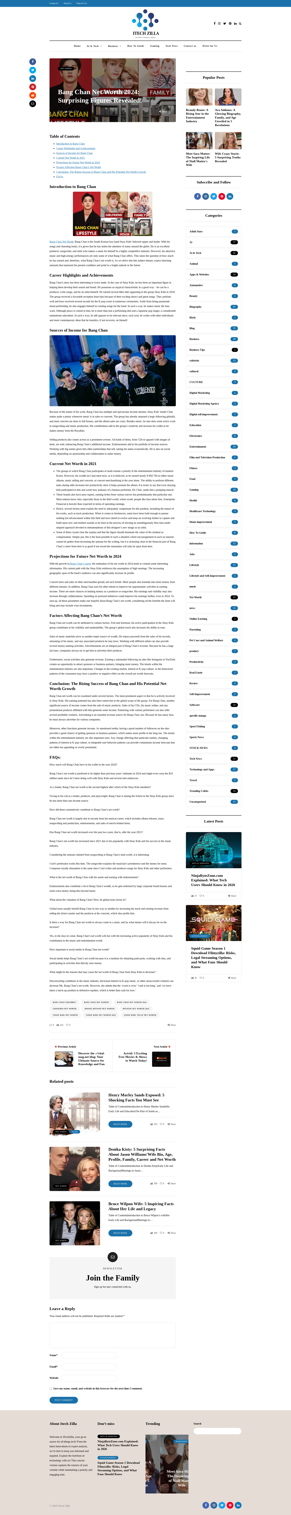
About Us (67, 3)
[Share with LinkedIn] (32, 78)
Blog (75, 1132)
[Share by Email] (32, 103)
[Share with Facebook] (32, 61)
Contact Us (54, 3)
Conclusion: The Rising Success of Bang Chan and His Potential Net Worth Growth (101, 171)
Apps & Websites (200, 863)
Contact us (190, 46)
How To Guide (135, 46)
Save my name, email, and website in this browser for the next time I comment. (97, 1388)
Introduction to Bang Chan (70, 143)
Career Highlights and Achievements (75, 148)
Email (54, 1366)
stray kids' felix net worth (140, 1015)
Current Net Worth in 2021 (70, 157)
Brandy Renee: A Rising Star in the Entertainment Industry (197, 115)
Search (197, 1423)
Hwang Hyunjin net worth (100, 1009)
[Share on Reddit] (32, 95)
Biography (167, 1441)
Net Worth (66, 68)
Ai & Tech (93, 46)
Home (77, 46)
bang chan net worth (96, 1002)
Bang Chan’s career (80, 563)
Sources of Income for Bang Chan (74, 153)
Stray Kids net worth (65, 1015)
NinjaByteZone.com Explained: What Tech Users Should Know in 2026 (213, 880)
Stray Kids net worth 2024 (101, 1015)
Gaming (154, 46)
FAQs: (59, 176)
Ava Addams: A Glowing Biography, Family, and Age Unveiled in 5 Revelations (228, 117)
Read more (120, 1124)
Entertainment (200, 936)
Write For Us (81, 3)
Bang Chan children (64, 1002)
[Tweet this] (32, 70)
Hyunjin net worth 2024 (136, 1009)
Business (113, 46)
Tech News (172, 46)
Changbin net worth (64, 1009)
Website (54, 1377)
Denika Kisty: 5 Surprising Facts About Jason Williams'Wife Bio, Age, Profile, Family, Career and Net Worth (142, 1154)
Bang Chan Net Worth (61, 241)
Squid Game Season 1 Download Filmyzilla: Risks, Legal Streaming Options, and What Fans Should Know (213, 957)
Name (54, 1355)
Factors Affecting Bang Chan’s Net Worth (78, 167)
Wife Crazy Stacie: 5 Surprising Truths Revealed (228, 157)
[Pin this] (32, 87)
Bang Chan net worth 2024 (132, 1002)
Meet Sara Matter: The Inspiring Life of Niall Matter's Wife (198, 159)
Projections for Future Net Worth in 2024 (78, 162)
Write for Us (209, 46)
